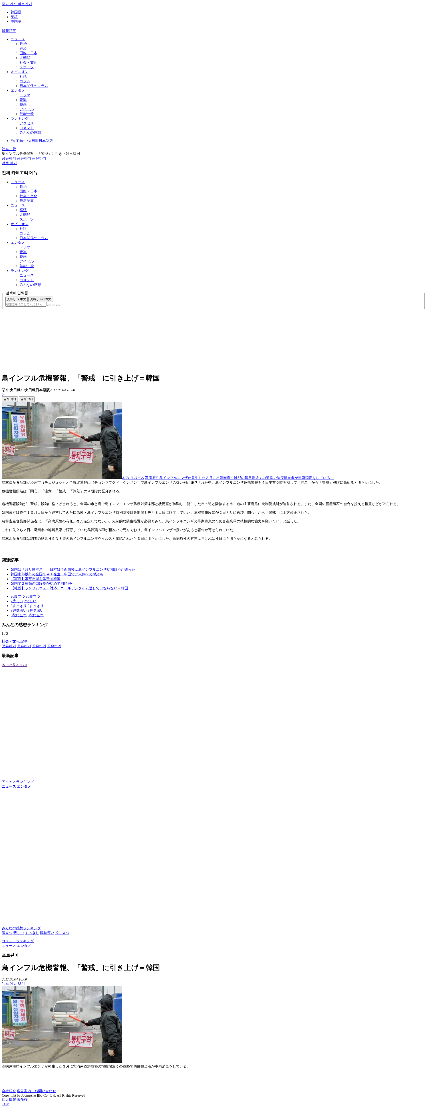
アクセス (27, 123)
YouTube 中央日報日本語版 (32, 141)
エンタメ (18, 90)
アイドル (27, 109)
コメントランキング (18, 941)
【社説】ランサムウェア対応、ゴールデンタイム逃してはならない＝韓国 (69, 588)
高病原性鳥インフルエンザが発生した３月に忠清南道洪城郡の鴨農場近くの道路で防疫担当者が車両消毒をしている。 (239, 478)
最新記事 (9, 31)
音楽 (23, 100)
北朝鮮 (25, 58)
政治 (23, 44)
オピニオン (19, 72)
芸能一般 (27, 114)
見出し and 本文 (40, 299)
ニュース (18, 39)
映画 (23, 104)
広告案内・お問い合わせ (36, 1091)
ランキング (19, 118)
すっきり (32, 933)
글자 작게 (10, 399)
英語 (14, 17)
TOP (5, 1104)
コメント (27, 128)
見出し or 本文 (16, 299)
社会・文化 (28, 62)
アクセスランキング (18, 782)
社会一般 (9, 149)
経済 (23, 48)
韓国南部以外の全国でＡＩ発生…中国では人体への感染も (57, 574)
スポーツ (27, 67)
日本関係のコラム (34, 86)
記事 (15, 641)
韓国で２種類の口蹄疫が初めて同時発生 (43, 583)
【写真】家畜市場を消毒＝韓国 (35, 579)
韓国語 (16, 12)
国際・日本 (28, 53)
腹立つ (7, 933)
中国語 (16, 21)
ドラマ (25, 95)
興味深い (47, 933)
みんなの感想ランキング (21, 928)
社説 (23, 76)
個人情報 (9, 1100)
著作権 (22, 1100)
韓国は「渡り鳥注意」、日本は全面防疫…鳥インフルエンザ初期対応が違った (73, 569)
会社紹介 (9, 1091)
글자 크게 (26, 399)
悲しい (18, 933)
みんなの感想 (30, 132)
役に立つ (62, 933)
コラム (25, 81)
